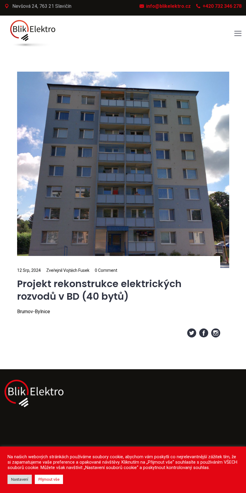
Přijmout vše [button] (48, 479)
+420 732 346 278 (222, 6)
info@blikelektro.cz (168, 6)
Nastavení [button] (19, 479)
